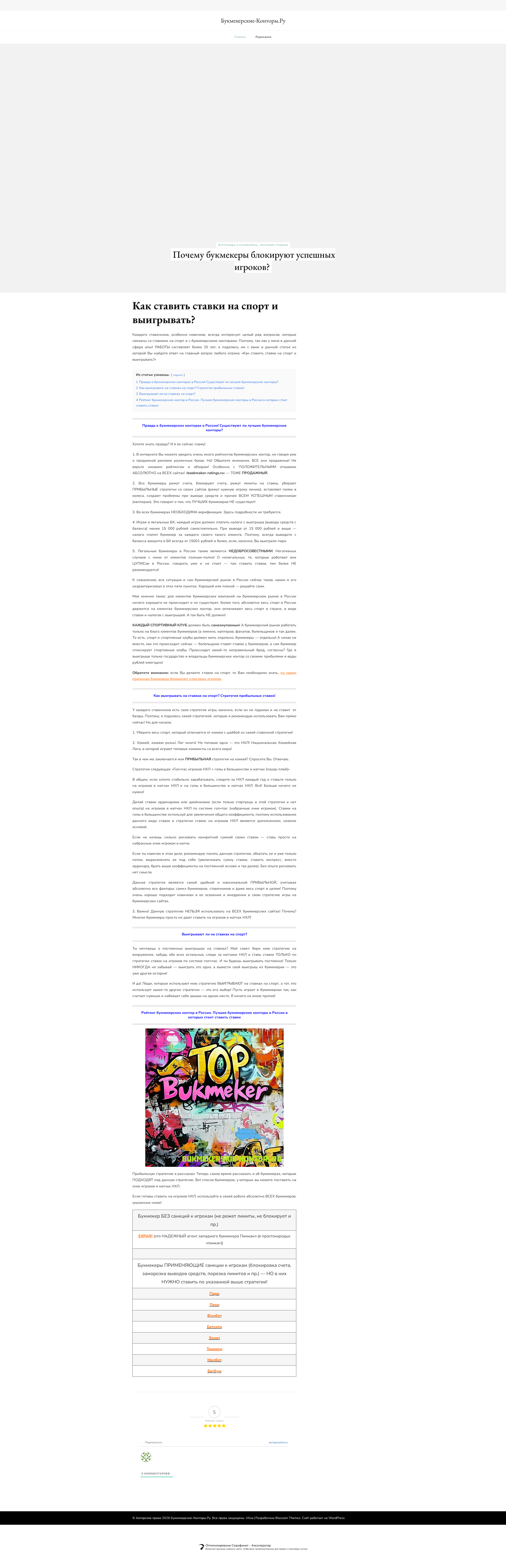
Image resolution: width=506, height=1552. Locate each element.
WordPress (337, 1518)
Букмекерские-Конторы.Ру (253, 20)
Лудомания (263, 37)
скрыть (178, 375)
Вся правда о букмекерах (237, 245)
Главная (240, 37)
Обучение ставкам (274, 245)
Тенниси (214, 1349)
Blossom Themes (287, 1518)
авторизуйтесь (278, 1442)
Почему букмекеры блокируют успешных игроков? (254, 260)
